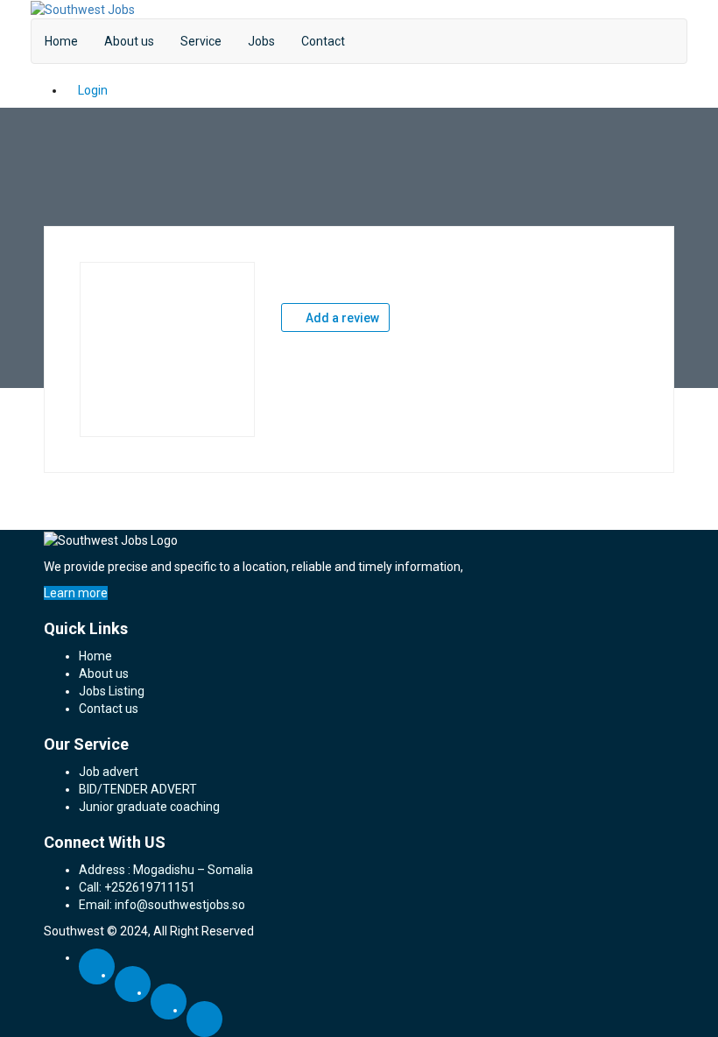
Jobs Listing (111, 691)
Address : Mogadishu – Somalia (166, 870)
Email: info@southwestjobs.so (162, 905)
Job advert (108, 772)
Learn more (76, 593)
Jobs (261, 41)
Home (61, 41)
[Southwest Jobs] (83, 9)
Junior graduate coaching (149, 807)
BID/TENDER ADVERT (138, 789)
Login (91, 90)
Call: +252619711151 (137, 887)
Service (201, 41)
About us (129, 41)
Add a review (341, 318)
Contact (323, 41)
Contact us (108, 709)
